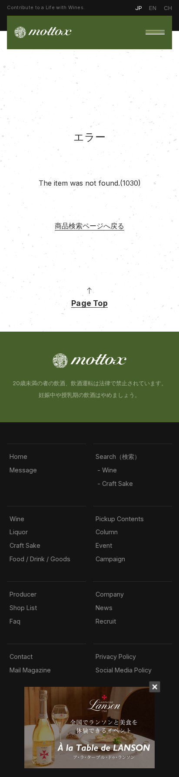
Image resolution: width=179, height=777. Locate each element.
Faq (15, 621)
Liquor (19, 532)
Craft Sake (25, 546)
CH (168, 7)
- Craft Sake (114, 484)
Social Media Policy (124, 670)
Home (18, 457)
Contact (21, 657)
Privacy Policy (116, 657)
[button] (155, 32)
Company (110, 594)
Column (107, 532)
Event (104, 546)
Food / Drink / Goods (40, 559)
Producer (23, 594)
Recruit (106, 621)
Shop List (23, 608)
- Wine (106, 470)
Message (23, 470)
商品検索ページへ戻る (89, 225)
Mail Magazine (30, 670)
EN (152, 7)
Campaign (110, 559)
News (104, 608)
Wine (17, 519)
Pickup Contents (120, 519)
